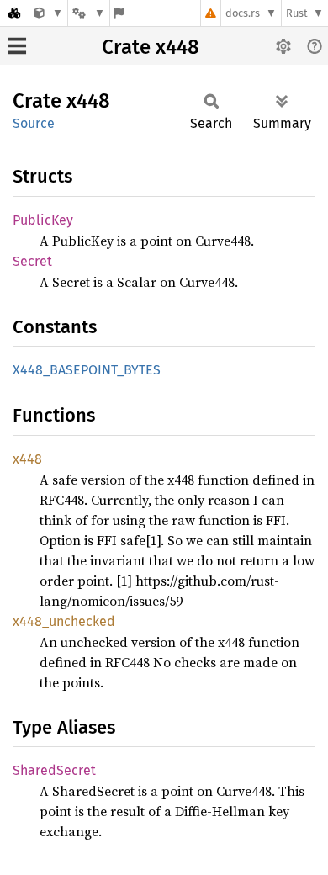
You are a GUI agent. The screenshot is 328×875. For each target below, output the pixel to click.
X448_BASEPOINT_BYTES (87, 370)
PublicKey (43, 220)
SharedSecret (54, 770)
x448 (27, 459)
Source (34, 123)
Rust (297, 13)
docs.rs (242, 13)
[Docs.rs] (14, 13)
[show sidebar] (17, 46)
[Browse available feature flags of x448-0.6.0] (119, 13)
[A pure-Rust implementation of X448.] (48, 13)
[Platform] (88, 13)
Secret (32, 261)
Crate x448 (150, 47)
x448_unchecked (64, 621)
